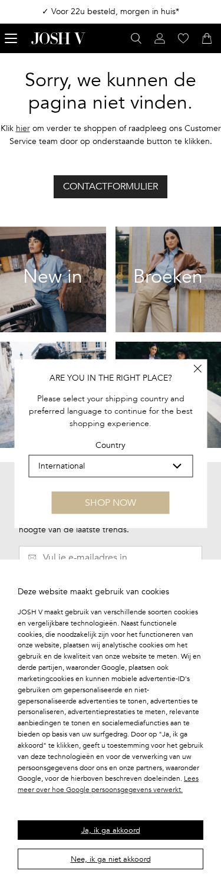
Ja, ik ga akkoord (110, 830)
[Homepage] (58, 38)
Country (110, 445)
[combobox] (110, 465)
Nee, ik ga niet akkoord (111, 859)
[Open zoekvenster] (136, 38)
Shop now (110, 502)
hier (23, 128)
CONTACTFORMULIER (110, 186)
